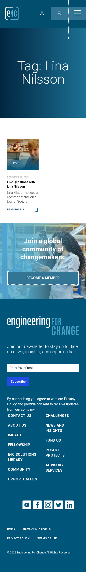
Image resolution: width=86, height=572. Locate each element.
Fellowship (19, 445)
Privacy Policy (18, 538)
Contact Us (19, 416)
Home (11, 528)
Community (19, 469)
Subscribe (18, 381)
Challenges (57, 416)
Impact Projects (55, 452)
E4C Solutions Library (22, 457)
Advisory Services (55, 467)
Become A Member (43, 278)
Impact (15, 435)
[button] (77, 13)
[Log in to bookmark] (36, 210)
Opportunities (22, 479)
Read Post (14, 209)
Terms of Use (47, 538)
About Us (17, 425)
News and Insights (55, 428)
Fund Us (53, 440)
